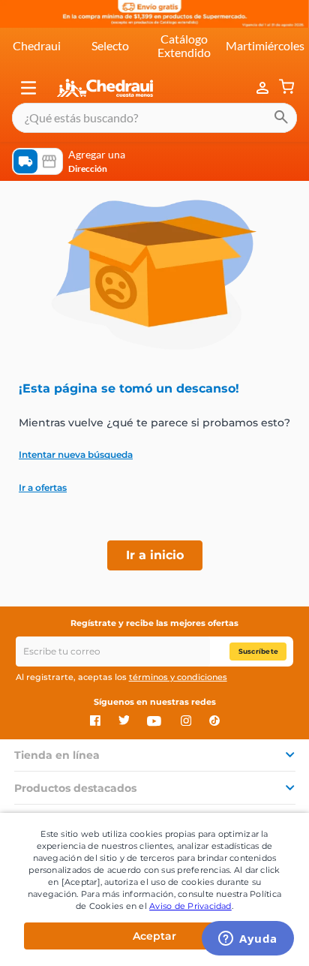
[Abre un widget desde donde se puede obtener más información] (248, 939)
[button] (28, 87)
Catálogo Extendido (184, 45)
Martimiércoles (265, 45)
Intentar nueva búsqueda (76, 454)
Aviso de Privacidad (190, 906)
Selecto (110, 45)
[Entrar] (264, 88)
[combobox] (154, 118)
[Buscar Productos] (281, 118)
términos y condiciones (178, 677)
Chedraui (37, 45)
